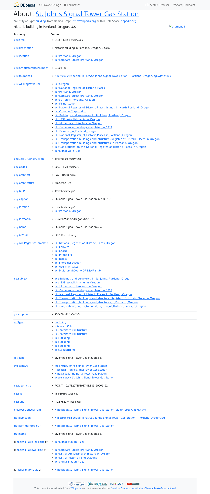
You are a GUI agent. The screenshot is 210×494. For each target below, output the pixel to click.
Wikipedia (76, 488)
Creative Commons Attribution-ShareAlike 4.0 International (143, 488)
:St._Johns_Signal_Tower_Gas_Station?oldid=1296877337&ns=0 (100, 409)
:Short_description (68, 262)
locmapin (22, 219)
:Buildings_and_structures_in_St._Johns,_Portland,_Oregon (93, 115)
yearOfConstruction (29, 159)
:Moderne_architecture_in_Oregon (78, 123)
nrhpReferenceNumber (31, 68)
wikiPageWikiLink (27, 84)
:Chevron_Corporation (70, 111)
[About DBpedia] (24, 4)
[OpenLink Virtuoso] (76, 483)
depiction (22, 417)
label (19, 357)
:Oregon (62, 84)
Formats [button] (72, 5)
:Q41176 (64, 326)
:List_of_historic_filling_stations (76, 457)
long (19, 401)
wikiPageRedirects (30, 442)
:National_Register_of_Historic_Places (80, 88)
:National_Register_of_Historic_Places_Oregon (85, 243)
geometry (22, 385)
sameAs (21, 366)
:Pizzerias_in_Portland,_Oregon (76, 131)
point (21, 314)
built (19, 191)
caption (21, 199)
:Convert (62, 247)
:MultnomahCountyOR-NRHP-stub (78, 270)
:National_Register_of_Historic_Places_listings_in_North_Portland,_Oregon (102, 107)
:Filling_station (65, 103)
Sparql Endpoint (185, 5)
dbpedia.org (128, 21)
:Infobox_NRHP (66, 255)
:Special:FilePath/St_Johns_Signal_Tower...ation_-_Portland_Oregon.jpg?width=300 (113, 76)
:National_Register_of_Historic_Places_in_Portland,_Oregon (93, 135)
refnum (21, 235)
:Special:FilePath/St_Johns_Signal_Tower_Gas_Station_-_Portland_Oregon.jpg (110, 417)
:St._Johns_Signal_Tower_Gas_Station (84, 425)
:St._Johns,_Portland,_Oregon (75, 99)
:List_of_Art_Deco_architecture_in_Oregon (82, 453)
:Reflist (61, 259)
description (23, 48)
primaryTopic (27, 469)
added (20, 167)
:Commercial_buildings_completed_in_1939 (83, 127)
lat (18, 393)
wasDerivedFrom (27, 409)
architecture (24, 183)
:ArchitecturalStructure (71, 330)
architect (22, 175)
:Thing (60, 322)
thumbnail (23, 76)
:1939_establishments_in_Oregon (77, 119)
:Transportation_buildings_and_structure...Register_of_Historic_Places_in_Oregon (107, 139)
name (20, 227)
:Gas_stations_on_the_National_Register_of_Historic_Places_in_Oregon (100, 147)
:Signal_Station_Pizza (69, 442)
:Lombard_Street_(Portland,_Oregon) (79, 60)
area (19, 40)
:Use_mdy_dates (66, 266)
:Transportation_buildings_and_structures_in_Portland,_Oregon (96, 143)
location (21, 56)
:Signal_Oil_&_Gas (67, 151)
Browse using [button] (50, 5)
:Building (62, 338)
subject (20, 278)
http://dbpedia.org (84, 21)
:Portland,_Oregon (68, 56)
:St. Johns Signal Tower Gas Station (81, 366)
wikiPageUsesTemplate (31, 243)
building (41, 21)
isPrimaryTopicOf (27, 425)
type (18, 322)
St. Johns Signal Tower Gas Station (87, 13)
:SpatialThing (65, 349)
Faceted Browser (158, 5)
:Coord (61, 251)
